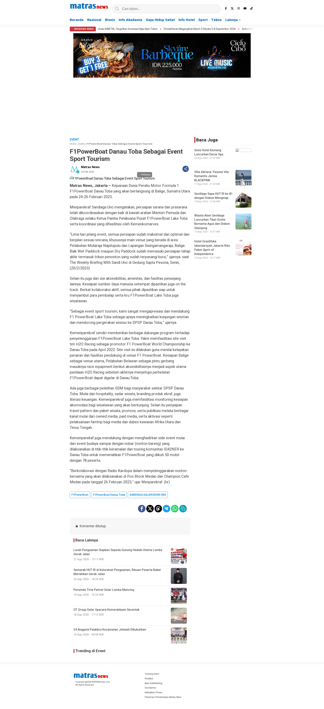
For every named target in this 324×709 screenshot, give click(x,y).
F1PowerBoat (79, 495)
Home (73, 144)
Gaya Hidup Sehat (160, 20)
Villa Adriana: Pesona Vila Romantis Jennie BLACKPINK (211, 176)
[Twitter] (232, 8)
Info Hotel (186, 20)
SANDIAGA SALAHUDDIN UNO (148, 495)
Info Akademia (130, 20)
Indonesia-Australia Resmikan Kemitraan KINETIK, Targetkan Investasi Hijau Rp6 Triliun (100, 29)
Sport (203, 20)
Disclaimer (150, 687)
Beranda (76, 20)
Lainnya (231, 20)
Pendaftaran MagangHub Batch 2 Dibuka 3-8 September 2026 (192, 29)
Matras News (90, 167)
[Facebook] (226, 8)
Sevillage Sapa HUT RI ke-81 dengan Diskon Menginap (213, 196)
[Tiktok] (251, 8)
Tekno (216, 20)
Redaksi (149, 678)
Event (81, 144)
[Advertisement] (162, 107)
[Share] (185, 169)
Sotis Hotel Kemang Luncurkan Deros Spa (208, 152)
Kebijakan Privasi (153, 692)
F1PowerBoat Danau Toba (109, 495)
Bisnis (110, 20)
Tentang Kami (152, 674)
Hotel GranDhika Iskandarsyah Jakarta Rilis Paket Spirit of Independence (212, 247)
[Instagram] (239, 8)
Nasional (94, 20)
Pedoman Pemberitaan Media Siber (163, 697)
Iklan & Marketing (153, 683)
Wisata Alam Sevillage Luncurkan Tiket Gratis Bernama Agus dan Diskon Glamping (212, 221)
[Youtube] (245, 8)
